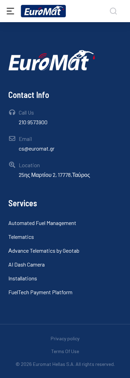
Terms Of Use (65, 351)
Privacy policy (65, 338)
